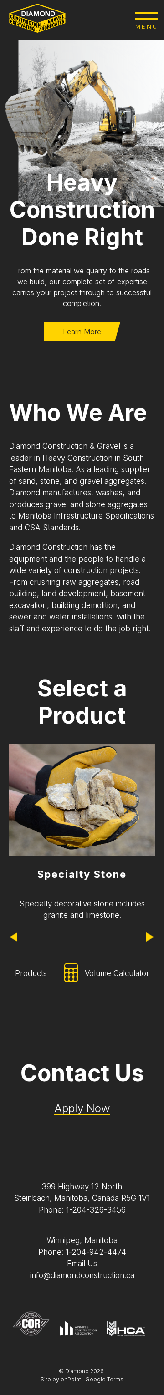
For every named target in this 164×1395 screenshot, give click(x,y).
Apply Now (82, 1108)
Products (31, 973)
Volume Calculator (117, 973)
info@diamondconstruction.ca (82, 1275)
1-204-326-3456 (96, 1209)
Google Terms (104, 1379)
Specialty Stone (82, 874)
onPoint (71, 1379)
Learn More (82, 331)
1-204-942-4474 (96, 1252)
